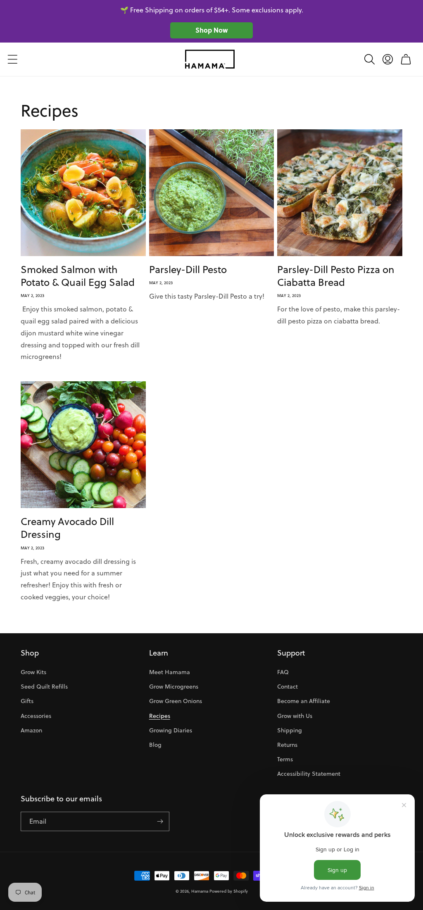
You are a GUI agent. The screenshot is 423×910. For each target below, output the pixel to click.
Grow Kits (33, 672)
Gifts (27, 701)
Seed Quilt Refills (44, 686)
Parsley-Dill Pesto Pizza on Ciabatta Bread (335, 276)
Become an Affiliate (303, 701)
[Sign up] (160, 821)
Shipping (289, 730)
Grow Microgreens (173, 686)
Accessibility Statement (308, 774)
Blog (155, 745)
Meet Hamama (169, 672)
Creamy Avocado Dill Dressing (67, 528)
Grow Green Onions (175, 701)
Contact (287, 686)
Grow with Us (294, 716)
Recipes (159, 716)
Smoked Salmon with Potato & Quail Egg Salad (78, 276)
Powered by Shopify (228, 891)
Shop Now (211, 30)
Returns (287, 745)
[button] (12, 59)
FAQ (283, 672)
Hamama (199, 891)
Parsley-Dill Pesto (188, 269)
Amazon (31, 730)
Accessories (36, 716)
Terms (285, 759)
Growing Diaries (170, 730)
